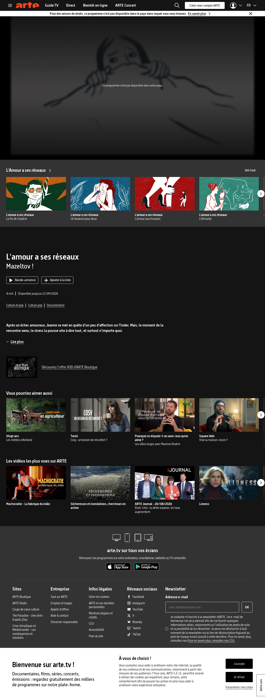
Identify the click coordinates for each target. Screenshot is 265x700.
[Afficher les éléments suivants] (261, 194)
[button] (177, 5)
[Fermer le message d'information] (251, 14)
